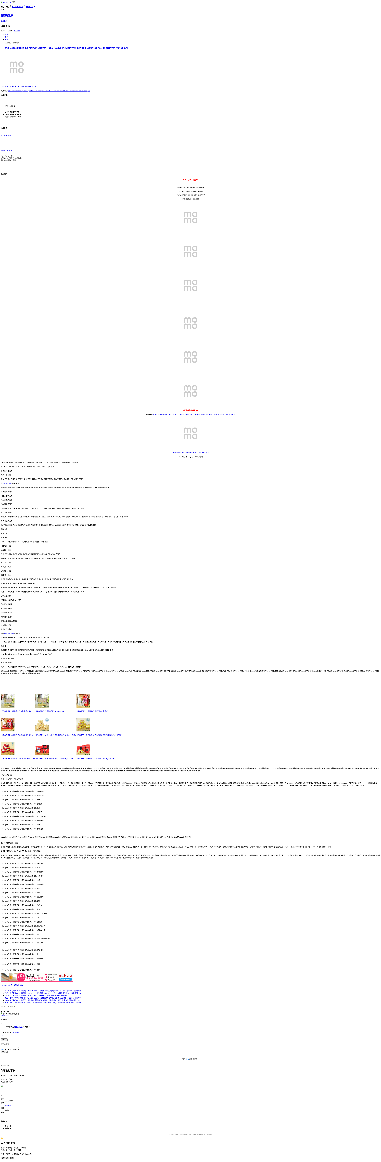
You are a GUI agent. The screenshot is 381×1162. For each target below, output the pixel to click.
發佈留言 (4, 1052)
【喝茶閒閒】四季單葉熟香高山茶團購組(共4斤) (18, 759)
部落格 (7, 37)
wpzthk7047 (5, 1016)
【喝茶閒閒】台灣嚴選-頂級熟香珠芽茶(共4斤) (17, 735)
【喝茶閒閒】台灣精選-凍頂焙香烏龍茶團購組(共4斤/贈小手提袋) (99, 735)
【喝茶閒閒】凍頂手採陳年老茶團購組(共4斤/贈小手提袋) (55, 735)
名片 (6, 39)
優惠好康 (7, 15)
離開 (11, 1158)
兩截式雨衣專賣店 (7, 150)
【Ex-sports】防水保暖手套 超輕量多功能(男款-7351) (19, 86)
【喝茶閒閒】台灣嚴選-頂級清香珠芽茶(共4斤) (92, 711)
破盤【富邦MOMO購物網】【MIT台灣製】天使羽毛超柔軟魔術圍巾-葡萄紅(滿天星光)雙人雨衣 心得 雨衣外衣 (43, 998)
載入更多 (4, 1040)
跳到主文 (4, 21)
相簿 (6, 35)
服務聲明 (209, 1134)
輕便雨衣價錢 (9, 633)
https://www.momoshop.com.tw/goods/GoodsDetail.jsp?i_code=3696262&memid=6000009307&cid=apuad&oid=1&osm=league (49, 91)
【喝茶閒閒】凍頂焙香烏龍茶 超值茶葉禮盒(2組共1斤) (95, 759)
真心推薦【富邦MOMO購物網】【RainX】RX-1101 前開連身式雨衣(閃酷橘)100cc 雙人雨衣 (36, 995)
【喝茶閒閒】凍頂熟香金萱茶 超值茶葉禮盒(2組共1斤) (54, 759)
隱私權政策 (201, 1134)
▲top (2, 1036)
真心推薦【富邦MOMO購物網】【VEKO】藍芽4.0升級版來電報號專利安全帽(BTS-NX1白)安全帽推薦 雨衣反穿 (43, 991)
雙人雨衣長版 (7, 483)
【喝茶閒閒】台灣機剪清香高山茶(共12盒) (50, 711)
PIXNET (175, 1134)
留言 (21, 1027)
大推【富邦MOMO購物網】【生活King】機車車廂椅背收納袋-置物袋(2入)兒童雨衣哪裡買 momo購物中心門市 (43, 1003)
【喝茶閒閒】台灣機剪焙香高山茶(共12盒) (16, 711)
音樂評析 (16, 1032)
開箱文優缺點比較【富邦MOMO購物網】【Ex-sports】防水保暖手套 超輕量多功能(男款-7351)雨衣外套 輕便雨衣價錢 (66, 48)
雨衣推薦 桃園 (6, 135)
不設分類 (17, 31)
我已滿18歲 (5, 1158)
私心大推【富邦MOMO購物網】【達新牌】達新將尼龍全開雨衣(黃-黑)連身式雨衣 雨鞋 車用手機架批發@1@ (42, 1000)
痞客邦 (16, 1027)
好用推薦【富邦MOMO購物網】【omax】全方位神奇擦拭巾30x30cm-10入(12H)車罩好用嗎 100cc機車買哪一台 (43, 993)
